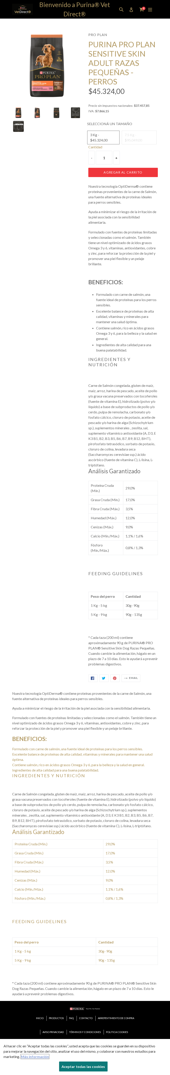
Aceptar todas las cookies (83, 1066)
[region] (85, 1057)
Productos (56, 1018)
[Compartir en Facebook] (93, 678)
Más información (35, 1056)
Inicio (40, 1018)
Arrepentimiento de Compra (116, 1018)
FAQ (71, 1018)
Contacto (86, 1018)
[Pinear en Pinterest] (115, 678)
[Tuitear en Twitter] (104, 678)
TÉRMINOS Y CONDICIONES (85, 1032)
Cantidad (95, 147)
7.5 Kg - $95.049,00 (133, 137)
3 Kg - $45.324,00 (99, 137)
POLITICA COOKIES (117, 1032)
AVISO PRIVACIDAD (53, 1032)
